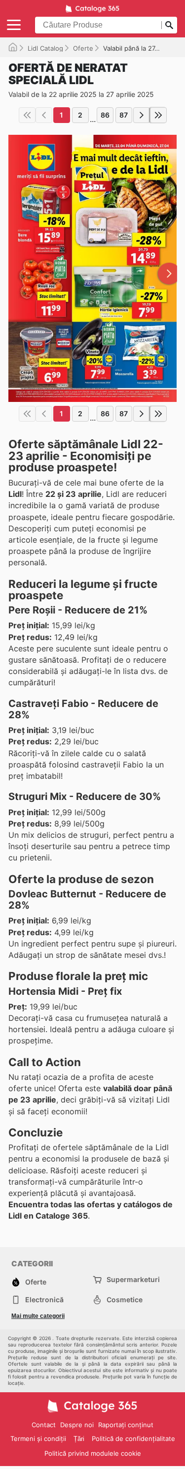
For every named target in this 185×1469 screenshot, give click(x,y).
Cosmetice (125, 1299)
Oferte (83, 48)
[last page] (158, 115)
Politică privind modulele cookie (92, 1453)
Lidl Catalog (45, 48)
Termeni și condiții (38, 1438)
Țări (79, 1438)
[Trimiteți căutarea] (169, 25)
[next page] (141, 115)
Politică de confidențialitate (133, 1438)
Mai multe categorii (38, 1316)
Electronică (44, 1299)
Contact (44, 1425)
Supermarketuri (133, 1279)
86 (105, 115)
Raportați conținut (125, 1425)
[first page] (27, 115)
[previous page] (44, 115)
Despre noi (77, 1425)
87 (123, 115)
